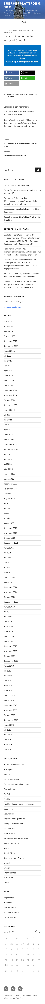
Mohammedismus (11, 843)
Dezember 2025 (10, 341)
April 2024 (8, 430)
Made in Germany (11, 833)
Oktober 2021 (9, 538)
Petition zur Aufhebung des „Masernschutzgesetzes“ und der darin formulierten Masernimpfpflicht (20, 201)
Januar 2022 (9, 523)
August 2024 (9, 410)
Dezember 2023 (10, 444)
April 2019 (8, 686)
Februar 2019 (9, 695)
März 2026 (8, 331)
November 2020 (11, 592)
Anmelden (8, 903)
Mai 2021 (7, 563)
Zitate (6, 883)
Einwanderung (10, 789)
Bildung (7, 774)
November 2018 (10, 710)
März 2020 (8, 631)
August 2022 (9, 499)
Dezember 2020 (10, 587)
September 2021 (11, 543)
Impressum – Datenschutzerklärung (17, 995)
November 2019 (10, 651)
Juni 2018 (8, 735)
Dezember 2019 (10, 646)
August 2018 (9, 725)
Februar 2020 (9, 636)
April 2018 (8, 745)
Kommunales (9, 828)
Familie (7, 799)
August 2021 (9, 548)
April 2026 (8, 326)
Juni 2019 (8, 676)
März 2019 (8, 690)
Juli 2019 (7, 671)
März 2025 (8, 375)
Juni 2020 (8, 617)
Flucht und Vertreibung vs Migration (19, 804)
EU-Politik (8, 794)
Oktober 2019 (9, 656)
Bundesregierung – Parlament (16, 784)
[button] (11, 73)
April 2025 (8, 371)
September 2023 (11, 449)
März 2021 (8, 572)
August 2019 (9, 666)
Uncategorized (10, 873)
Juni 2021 (8, 558)
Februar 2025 (9, 380)
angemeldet (17, 111)
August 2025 (9, 351)
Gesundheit (9, 814)
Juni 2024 (8, 420)
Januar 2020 (9, 641)
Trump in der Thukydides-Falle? (17, 185)
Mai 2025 (8, 366)
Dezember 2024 (10, 390)
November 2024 (11, 395)
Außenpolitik (9, 769)
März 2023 (8, 469)
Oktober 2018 (9, 715)
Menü (23, 22)
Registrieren (9, 898)
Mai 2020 (8, 622)
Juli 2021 (7, 553)
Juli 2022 (7, 504)
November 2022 (10, 489)
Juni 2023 (8, 459)
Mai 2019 (7, 681)
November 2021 (10, 533)
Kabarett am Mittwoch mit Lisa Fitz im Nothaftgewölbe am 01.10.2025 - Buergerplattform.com (20, 263)
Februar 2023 (9, 474)
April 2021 (8, 567)
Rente (6, 848)
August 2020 (9, 607)
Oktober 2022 (9, 494)
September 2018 (11, 720)
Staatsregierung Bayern (14, 858)
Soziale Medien (10, 853)
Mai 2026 (8, 321)
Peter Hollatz (9, 274)
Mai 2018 (7, 740)
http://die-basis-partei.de (14, 819)
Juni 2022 (8, 508)
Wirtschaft (8, 878)
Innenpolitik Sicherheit (13, 824)
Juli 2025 (7, 356)
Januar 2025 (9, 385)
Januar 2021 (9, 582)
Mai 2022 (8, 513)
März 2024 (8, 435)
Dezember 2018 (10, 705)
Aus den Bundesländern (14, 765)
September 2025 (11, 346)
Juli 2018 (7, 730)
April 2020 (8, 627)
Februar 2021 (9, 577)
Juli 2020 (7, 612)
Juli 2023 (7, 454)
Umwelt (11, 97)
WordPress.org (10, 917)
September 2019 (11, 661)
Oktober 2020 (9, 597)
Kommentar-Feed (11, 912)
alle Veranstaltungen (12, 307)
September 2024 (11, 405)
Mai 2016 (7, 750)
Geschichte (8, 809)
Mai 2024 (8, 425)
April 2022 (8, 518)
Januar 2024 (9, 440)
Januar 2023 (9, 479)
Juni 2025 (8, 361)
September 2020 (11, 602)
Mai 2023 (8, 464)
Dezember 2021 (10, 528)
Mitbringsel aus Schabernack (22, 94)
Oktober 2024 (9, 400)
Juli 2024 (7, 415)
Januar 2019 (9, 700)
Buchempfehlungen (12, 779)
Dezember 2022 (10, 484)
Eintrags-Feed (10, 907)
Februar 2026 (9, 336)
